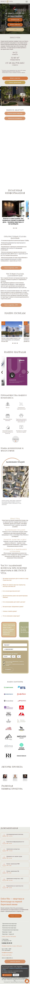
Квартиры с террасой (8, 934)
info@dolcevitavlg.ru (7, 952)
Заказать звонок (15, 961)
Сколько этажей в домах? (10, 611)
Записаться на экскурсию (15, 118)
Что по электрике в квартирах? (11, 616)
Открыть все (16, 439)
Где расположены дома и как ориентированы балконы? (15, 596)
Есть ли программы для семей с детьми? (14, 602)
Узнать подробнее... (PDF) (11, 267)
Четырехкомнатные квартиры (10, 930)
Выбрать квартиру (15, 24)
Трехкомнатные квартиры (9, 927)
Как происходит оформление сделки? (13, 606)
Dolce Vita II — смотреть (15, 29)
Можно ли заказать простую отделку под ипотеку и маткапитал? (14, 585)
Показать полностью (15, 915)
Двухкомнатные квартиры (9, 925)
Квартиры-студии (7, 932)
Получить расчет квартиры (15, 113)
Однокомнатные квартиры (9, 923)
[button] (13, 228)
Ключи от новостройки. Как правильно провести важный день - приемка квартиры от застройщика (13, 221)
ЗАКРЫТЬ (16, 974)
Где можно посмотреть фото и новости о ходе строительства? (15, 579)
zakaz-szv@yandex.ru (7, 958)
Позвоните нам (15, 19)
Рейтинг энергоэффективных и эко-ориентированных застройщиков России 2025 (11, 340)
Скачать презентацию (15, 82)
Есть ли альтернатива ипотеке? (11, 591)
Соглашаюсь (7, 975)
